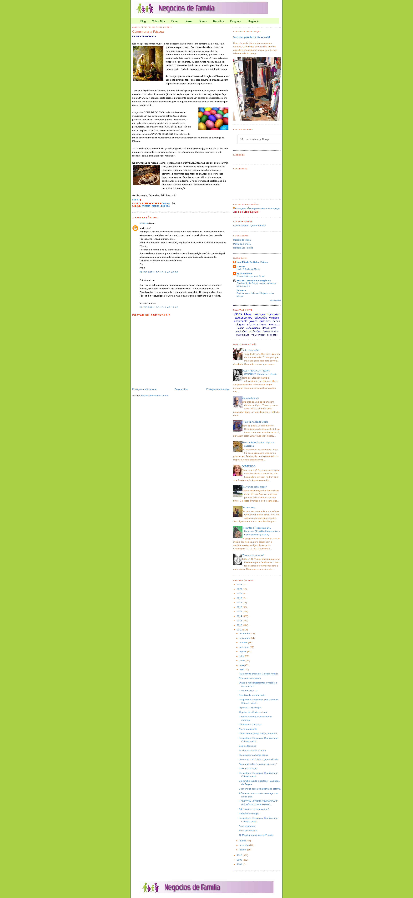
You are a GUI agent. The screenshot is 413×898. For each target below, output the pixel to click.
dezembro (245, 633)
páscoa (165, 206)
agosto (243, 651)
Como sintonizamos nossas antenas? (258, 733)
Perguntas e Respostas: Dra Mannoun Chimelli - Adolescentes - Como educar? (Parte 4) (261, 531)
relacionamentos (256, 324)
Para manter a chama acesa (253, 755)
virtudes (274, 317)
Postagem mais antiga (217, 389)
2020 (240, 589)
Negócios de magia (249, 813)
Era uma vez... (249, 507)
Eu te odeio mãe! (250, 350)
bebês (276, 321)
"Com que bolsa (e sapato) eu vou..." (258, 764)
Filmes (203, 21)
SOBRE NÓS (248, 466)
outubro (244, 642)
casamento (240, 321)
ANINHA (144, 223)
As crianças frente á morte (252, 750)
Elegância (253, 21)
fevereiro (244, 845)
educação (260, 317)
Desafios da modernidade (252, 695)
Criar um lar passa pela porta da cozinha (260, 788)
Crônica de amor (250, 398)
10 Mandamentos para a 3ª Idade (256, 835)
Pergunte (235, 21)
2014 (240, 616)
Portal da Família (242, 244)
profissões (255, 331)
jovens (253, 321)
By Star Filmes (244, 273)
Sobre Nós (158, 21)
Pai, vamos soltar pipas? (254, 486)
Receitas (218, 21)
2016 (240, 607)
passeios (265, 321)
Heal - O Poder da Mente (248, 269)
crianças (259, 314)
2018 (240, 598)
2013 (240, 620)
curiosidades (253, 328)
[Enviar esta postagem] (173, 204)
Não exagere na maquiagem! (254, 809)
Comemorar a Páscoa (148, 31)
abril (242, 669)
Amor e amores (247, 826)
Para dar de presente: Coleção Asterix (258, 673)
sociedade (272, 334)
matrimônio (241, 331)
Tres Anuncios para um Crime (250, 276)
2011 (239, 629)
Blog (143, 21)
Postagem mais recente (144, 389)
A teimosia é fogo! (248, 768)
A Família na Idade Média (255, 421)
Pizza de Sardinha (248, 830)
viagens (240, 324)
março (243, 840)
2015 (240, 611)
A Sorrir (241, 266)
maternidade (242, 334)
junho (243, 660)
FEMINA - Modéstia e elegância (254, 280)
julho (242, 656)
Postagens (240, 208)
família (146, 206)
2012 (240, 625)
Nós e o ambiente (248, 729)
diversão (274, 314)
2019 (240, 593)
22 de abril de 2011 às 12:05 (159, 307)
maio (242, 665)
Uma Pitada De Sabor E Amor (252, 262)
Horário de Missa (242, 240)
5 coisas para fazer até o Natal (251, 37)
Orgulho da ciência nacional (253, 712)
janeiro (243, 849)
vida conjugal (258, 334)
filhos (156, 206)
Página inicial (181, 389)
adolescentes (243, 317)
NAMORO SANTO (248, 690)
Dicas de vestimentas (250, 678)
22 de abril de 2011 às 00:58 (159, 272)
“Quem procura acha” (253, 555)
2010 (240, 855)
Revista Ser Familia (243, 247)
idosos (265, 328)
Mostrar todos (275, 300)
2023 (240, 584)
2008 (240, 864)
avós (273, 328)
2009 (240, 860)
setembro (245, 647)
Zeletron (241, 290)
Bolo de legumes (247, 746)
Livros (188, 21)
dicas (238, 314)
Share (136, 200)
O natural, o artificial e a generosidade (258, 759)
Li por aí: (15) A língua (250, 707)
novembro (245, 638)
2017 (240, 602)
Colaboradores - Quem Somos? (249, 225)
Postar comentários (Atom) (155, 395)
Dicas (174, 21)
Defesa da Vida (270, 331)
